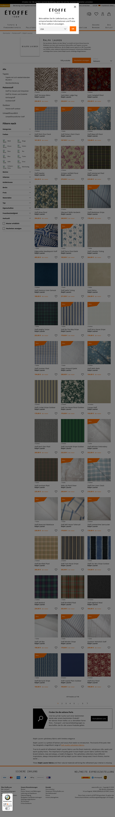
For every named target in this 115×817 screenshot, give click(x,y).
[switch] (7, 808)
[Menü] (11, 794)
